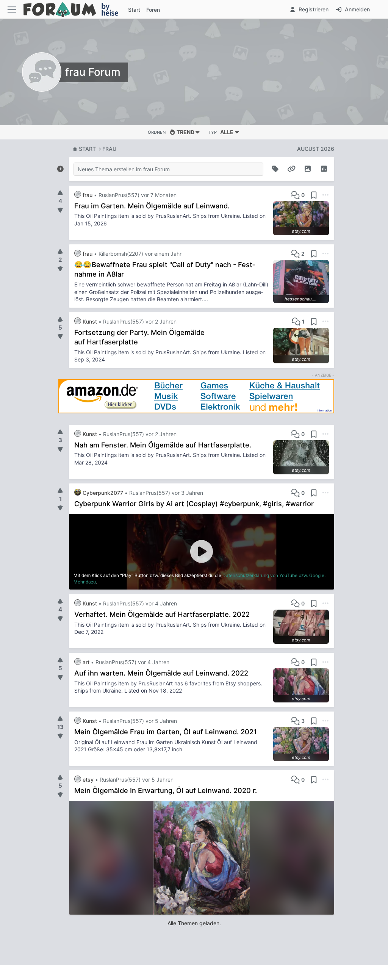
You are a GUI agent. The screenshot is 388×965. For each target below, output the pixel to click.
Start (87, 148)
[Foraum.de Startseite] (74, 9)
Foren (153, 9)
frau (109, 148)
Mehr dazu (85, 582)
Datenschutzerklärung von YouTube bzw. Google (273, 575)
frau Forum (92, 72)
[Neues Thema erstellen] (60, 167)
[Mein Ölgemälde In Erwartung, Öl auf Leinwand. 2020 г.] (201, 858)
